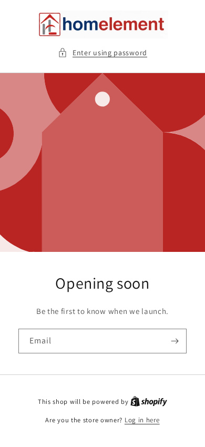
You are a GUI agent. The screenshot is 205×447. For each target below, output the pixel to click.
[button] (102, 52)
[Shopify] (148, 401)
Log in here (142, 419)
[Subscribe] (174, 341)
